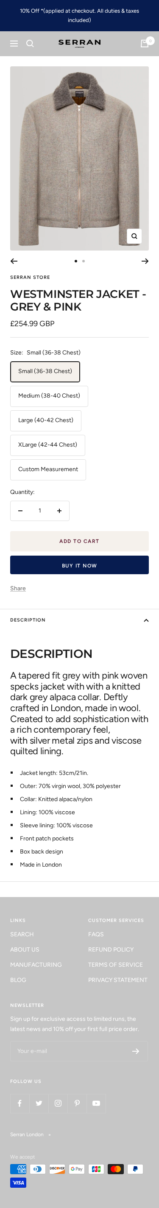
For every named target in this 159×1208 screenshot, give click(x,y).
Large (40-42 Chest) (45, 420)
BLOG (18, 980)
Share (18, 588)
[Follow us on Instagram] (57, 1103)
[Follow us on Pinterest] (76, 1103)
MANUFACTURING (36, 964)
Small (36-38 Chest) (45, 371)
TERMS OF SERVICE (115, 964)
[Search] (30, 43)
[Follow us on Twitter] (38, 1103)
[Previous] (13, 261)
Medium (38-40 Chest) (49, 395)
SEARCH (22, 934)
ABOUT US (24, 949)
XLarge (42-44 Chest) (47, 444)
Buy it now (80, 566)
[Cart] (144, 43)
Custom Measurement (48, 469)
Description (28, 620)
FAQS (96, 934)
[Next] (145, 261)
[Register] (135, 1051)
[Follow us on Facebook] (19, 1103)
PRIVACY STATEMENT (118, 980)
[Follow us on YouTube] (96, 1103)
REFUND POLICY (111, 949)
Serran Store (30, 277)
